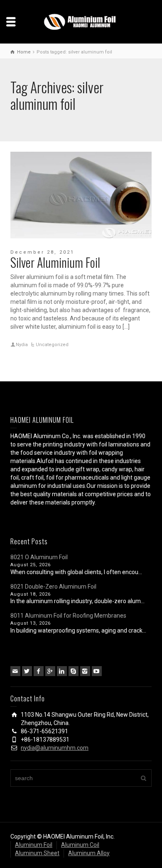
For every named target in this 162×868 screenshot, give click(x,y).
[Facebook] (39, 671)
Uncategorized (52, 344)
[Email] (15, 671)
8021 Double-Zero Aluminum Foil (53, 586)
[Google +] (50, 671)
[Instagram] (85, 671)
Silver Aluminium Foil (55, 262)
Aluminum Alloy (89, 853)
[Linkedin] (62, 671)
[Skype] (74, 671)
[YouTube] (97, 671)
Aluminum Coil (80, 844)
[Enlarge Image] (81, 195)
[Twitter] (27, 671)
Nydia (22, 344)
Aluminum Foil (33, 844)
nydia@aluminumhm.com (54, 747)
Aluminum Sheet (37, 853)
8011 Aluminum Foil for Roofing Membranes (68, 615)
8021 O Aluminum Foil (39, 557)
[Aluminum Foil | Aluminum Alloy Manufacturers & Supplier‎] (81, 21)
